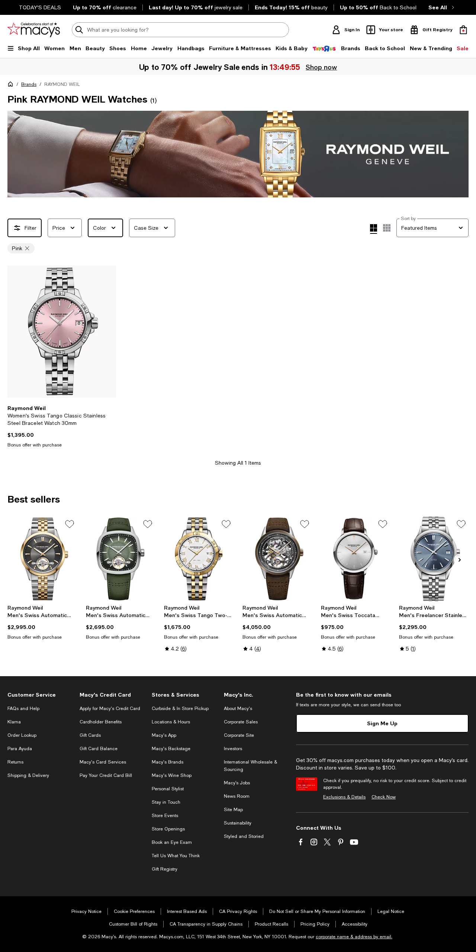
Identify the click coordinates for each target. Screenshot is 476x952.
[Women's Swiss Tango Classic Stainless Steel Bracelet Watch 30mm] (61, 331)
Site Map (233, 809)
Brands (28, 84)
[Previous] (16, 332)
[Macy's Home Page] (33, 29)
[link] (61, 426)
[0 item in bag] (463, 29)
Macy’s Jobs (237, 782)
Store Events (165, 815)
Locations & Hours (171, 722)
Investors (233, 748)
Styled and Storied (244, 836)
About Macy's (238, 708)
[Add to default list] (69, 524)
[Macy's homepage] (11, 85)
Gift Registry (164, 869)
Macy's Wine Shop (172, 775)
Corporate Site (239, 735)
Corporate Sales (241, 722)
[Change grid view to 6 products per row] (386, 228)
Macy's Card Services (103, 762)
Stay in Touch (166, 802)
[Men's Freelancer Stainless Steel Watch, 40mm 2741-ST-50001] (434, 559)
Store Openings (168, 829)
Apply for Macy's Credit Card (110, 708)
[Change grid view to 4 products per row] (373, 229)
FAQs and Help (23, 708)
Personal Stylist (168, 788)
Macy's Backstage (171, 748)
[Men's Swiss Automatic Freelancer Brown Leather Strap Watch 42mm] (277, 559)
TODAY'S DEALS (40, 7)
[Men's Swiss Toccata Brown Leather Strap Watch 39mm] (355, 559)
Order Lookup (21, 735)
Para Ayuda (19, 748)
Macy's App (164, 735)
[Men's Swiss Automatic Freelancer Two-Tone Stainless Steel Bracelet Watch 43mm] (42, 559)
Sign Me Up (382, 723)
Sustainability (237, 823)
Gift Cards (90, 735)
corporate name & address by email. (354, 936)
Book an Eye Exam (172, 842)
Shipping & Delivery (28, 775)
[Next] (107, 332)
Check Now (384, 797)
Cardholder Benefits (101, 722)
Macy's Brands (167, 762)
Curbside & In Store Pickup (180, 708)
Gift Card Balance (99, 748)
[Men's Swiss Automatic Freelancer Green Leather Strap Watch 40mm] (120, 559)
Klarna (14, 722)
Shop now (321, 67)
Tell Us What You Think (176, 855)
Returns (15, 762)
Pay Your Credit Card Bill (106, 775)
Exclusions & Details (344, 797)
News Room (237, 796)
